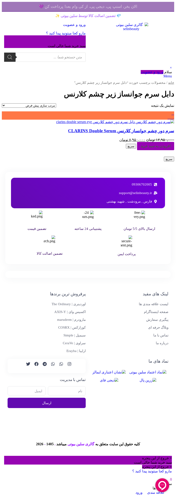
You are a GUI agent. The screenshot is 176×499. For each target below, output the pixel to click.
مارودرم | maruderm (71, 319)
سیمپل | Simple (74, 335)
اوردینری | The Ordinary (69, 304)
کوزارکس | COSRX (72, 327)
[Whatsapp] (59, 366)
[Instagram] (67, 366)
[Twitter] (26, 366)
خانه (171, 83)
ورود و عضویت (152, 72)
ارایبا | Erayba (76, 351)
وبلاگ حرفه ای (158, 327)
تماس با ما (160, 335)
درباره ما (162, 343)
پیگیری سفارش (157, 319)
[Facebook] (34, 366)
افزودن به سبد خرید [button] (155, 146)
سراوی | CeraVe (74, 343)
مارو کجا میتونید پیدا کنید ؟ (66, 33)
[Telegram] (42, 366)
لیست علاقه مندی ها (153, 304)
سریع (131, 146)
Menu (167, 76)
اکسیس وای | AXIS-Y (70, 312)
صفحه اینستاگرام (156, 312)
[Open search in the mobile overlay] (45, 57)
